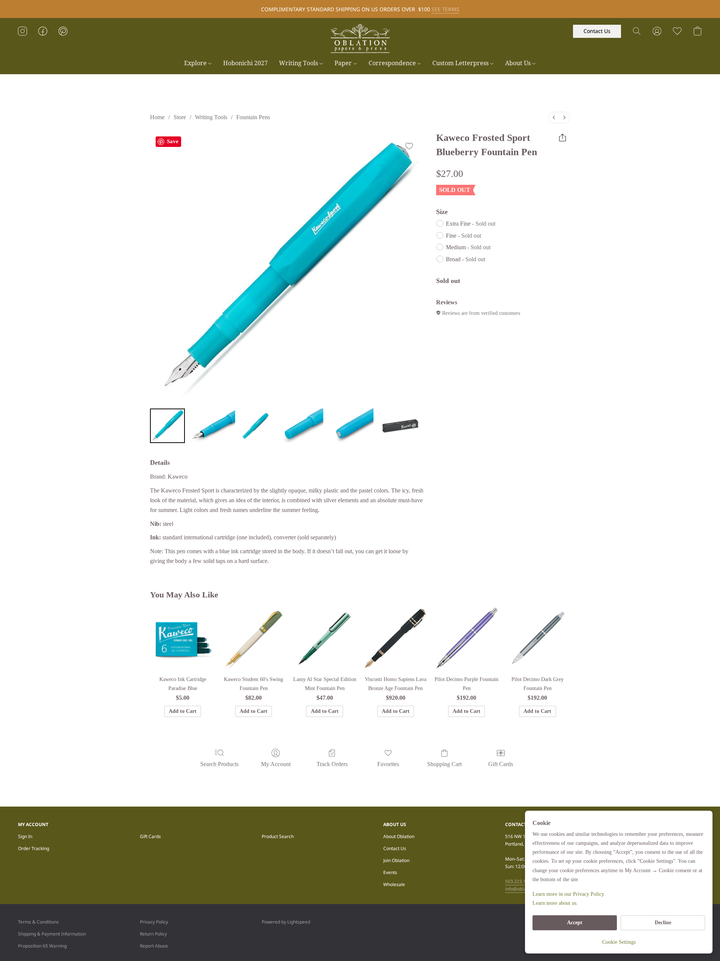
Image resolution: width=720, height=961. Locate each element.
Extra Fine (470, 223)
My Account (276, 764)
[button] (360, 39)
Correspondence (393, 63)
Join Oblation (396, 860)
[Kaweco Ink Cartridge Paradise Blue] (182, 638)
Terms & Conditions (38, 922)
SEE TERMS (445, 9)
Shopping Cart (444, 764)
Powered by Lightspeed (286, 922)
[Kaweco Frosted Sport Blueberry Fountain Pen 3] (299, 426)
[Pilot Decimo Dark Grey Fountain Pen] (537, 638)
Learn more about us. (555, 903)
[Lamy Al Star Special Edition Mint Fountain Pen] (324, 638)
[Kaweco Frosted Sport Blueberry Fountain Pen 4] (350, 426)
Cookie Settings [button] (619, 942)
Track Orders (332, 764)
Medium (468, 247)
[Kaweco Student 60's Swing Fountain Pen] (253, 638)
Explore (196, 63)
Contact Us (394, 848)
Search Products (219, 764)
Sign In (25, 836)
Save (172, 141)
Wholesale (394, 884)
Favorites (388, 764)
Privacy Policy (154, 922)
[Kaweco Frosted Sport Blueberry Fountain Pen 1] (211, 426)
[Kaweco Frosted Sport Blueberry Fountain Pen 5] (400, 426)
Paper (343, 63)
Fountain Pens (253, 117)
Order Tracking (33, 848)
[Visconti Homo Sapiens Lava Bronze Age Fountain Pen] (395, 638)
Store (180, 117)
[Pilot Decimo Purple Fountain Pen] (466, 638)
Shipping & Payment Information (52, 934)
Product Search (278, 836)
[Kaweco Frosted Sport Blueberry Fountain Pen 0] (167, 426)
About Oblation (398, 836)
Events (390, 872)
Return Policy (153, 934)
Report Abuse (154, 946)
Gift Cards (500, 764)
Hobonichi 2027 (245, 63)
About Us (518, 63)
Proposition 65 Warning (42, 946)
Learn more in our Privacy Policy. (568, 894)
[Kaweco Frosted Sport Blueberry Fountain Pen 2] (255, 426)
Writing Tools (299, 63)
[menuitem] (554, 117)
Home (157, 117)
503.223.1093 (519, 881)
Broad (465, 259)
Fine (463, 235)
